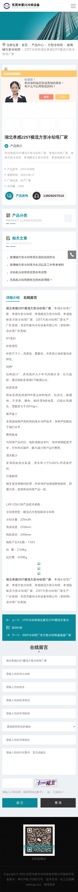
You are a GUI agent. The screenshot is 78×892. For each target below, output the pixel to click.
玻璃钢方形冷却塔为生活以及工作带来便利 (37, 264)
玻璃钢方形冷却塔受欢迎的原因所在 (32, 257)
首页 (25, 45)
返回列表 (17, 627)
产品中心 (38, 45)
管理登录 (49, 884)
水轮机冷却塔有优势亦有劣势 (28, 272)
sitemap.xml (33, 884)
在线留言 (30, 297)
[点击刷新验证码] (45, 783)
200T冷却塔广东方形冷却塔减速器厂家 (46, 635)
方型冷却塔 (55, 45)
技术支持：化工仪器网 (60, 879)
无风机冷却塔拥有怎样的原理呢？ (31, 279)
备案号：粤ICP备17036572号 (24, 879)
